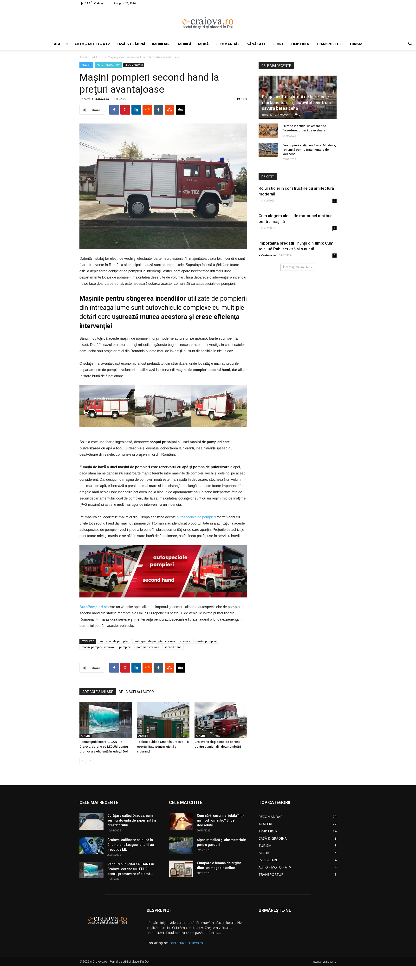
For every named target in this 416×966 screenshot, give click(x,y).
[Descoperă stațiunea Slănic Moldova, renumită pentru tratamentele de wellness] (268, 150)
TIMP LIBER (300, 44)
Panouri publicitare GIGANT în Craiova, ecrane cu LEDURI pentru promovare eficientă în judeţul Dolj (103, 746)
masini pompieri (206, 641)
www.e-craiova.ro (325, 962)
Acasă (83, 57)
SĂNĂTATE (256, 44)
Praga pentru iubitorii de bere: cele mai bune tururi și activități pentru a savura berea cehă (296, 102)
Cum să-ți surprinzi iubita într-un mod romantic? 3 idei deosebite (220, 820)
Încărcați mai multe (296, 267)
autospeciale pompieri (114, 641)
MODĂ (203, 44)
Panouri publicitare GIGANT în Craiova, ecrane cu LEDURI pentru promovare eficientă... (130, 869)
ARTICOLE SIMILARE (97, 692)
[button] (410, 44)
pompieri (125, 647)
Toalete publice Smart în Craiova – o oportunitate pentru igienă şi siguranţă (163, 746)
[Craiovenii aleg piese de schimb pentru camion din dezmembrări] (221, 720)
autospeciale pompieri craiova (155, 641)
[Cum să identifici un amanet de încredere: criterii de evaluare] (268, 130)
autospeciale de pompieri (196, 517)
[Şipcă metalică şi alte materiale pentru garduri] (181, 845)
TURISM (355, 44)
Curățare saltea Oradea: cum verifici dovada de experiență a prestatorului (131, 820)
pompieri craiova (147, 647)
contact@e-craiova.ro (186, 942)
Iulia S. (267, 114)
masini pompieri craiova (98, 647)
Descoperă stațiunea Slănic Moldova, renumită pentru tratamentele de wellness (309, 149)
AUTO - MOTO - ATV (108, 64)
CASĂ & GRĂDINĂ (131, 44)
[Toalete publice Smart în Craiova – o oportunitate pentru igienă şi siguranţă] (163, 720)
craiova (185, 641)
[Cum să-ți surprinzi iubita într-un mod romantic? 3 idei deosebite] (181, 821)
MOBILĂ (184, 44)
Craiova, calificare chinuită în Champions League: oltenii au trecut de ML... (130, 844)
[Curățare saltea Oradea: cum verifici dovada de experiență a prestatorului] (91, 821)
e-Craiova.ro (100, 99)
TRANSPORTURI (329, 44)
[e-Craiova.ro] (208, 23)
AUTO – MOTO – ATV (92, 44)
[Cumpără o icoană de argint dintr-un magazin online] (181, 869)
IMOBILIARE (161, 44)
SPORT (278, 44)
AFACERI (61, 44)
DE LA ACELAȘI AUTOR (136, 692)
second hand (173, 647)
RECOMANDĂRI (227, 44)
